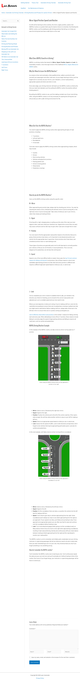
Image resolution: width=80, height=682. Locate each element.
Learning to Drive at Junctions (10, 62)
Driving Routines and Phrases (10, 46)
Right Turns (5, 70)
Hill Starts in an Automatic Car (10, 57)
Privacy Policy (40, 678)
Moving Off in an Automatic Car (10, 49)
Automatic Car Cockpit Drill (9, 31)
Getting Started (25, 2)
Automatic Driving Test (64, 2)
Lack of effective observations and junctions (41, 314)
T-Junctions (5, 64)
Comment (32, 628)
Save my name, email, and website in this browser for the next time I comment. (53, 657)
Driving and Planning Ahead (9, 44)
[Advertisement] (53, 45)
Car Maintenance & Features (36, 8)
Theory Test (35, 2)
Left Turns (4, 67)
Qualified (23, 8)
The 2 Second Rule (7, 59)
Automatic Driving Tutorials (48, 2)
